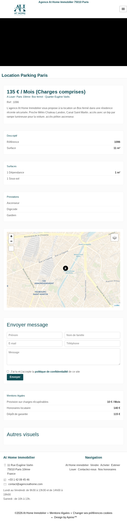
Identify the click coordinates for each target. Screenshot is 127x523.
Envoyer (15, 377)
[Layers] (114, 237)
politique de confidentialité (51, 371)
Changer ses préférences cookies (92, 513)
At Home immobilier (19, 10)
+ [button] (11, 236)
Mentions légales (60, 513)
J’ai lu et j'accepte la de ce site (45, 371)
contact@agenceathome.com (25, 484)
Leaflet (116, 305)
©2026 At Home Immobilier (30, 513)
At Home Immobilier (19, 457)
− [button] (11, 241)
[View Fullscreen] (11, 248)
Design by (65, 517)
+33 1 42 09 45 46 (18, 479)
